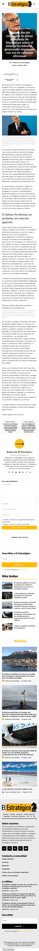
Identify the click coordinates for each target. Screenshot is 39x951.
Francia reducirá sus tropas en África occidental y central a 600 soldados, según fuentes (19, 407)
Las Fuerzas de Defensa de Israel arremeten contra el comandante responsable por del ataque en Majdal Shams (10, 428)
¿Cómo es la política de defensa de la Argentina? (24, 627)
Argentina (5, 890)
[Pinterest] (19, 542)
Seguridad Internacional (19, 28)
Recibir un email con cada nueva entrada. (17, 524)
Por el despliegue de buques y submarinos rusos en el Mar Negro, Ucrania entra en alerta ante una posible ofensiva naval (29, 428)
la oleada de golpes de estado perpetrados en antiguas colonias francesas (19, 385)
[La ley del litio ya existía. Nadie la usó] (19, 774)
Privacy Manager (8, 949)
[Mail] (19, 471)
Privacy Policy (23, 569)
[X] (26, 471)
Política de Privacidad (25, 931)
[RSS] (23, 471)
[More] (29, 542)
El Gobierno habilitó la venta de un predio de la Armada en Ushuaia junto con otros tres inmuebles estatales (25, 586)
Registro (18, 565)
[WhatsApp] (30, 471)
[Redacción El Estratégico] (19, 444)
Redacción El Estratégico (21, 62)
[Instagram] (12, 471)
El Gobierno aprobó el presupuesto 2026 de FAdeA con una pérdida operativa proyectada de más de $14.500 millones (25, 616)
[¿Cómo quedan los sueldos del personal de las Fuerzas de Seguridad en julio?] (7, 595)
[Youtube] (26, 848)
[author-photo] (3, 681)
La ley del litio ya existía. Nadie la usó (17, 789)
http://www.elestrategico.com (19, 455)
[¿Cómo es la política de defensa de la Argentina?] (7, 627)
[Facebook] (9, 471)
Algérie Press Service (15, 415)
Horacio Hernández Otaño (12, 792)
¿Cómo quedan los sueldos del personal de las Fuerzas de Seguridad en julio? (24, 595)
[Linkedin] (16, 471)
